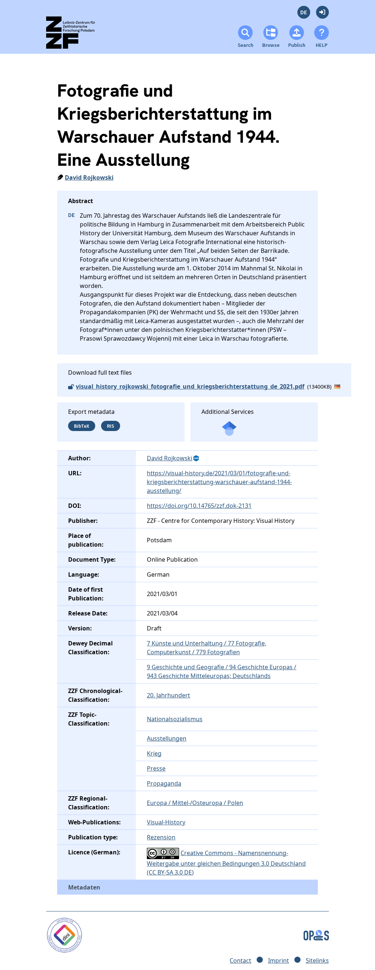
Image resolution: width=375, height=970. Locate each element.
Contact (240, 960)
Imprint (278, 960)
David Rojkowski (89, 177)
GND (196, 458)
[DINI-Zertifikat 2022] (64, 934)
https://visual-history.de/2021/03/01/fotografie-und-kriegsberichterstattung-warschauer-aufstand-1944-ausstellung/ (219, 482)
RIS (110, 426)
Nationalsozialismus (175, 719)
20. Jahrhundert (168, 695)
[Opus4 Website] (316, 934)
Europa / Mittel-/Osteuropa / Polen (195, 803)
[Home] (77, 35)
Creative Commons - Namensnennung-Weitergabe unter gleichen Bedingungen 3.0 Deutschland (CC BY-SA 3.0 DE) (226, 862)
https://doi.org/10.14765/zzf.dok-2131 (199, 506)
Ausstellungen (166, 738)
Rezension (161, 837)
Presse (156, 768)
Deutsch (303, 12)
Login (322, 12)
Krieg (154, 753)
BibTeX (81, 426)
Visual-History (166, 822)
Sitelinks (317, 960)
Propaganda (164, 783)
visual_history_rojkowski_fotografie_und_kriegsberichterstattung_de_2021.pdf (190, 386)
